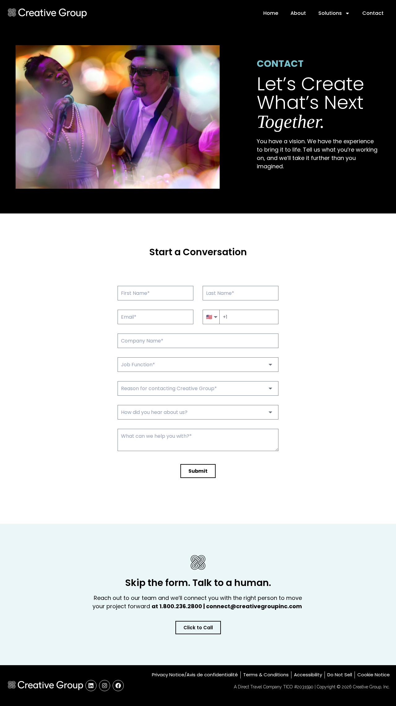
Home (270, 13)
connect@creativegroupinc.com (254, 606)
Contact (373, 13)
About (298, 13)
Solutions (330, 13)
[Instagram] (104, 685)
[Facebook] (118, 685)
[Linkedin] (91, 685)
